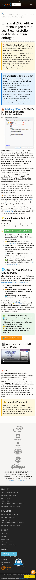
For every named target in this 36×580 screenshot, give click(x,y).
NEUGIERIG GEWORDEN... (18, 480)
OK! (29, 576)
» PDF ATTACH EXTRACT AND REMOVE (12, 504)
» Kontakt (4, 534)
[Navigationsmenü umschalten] (31, 4)
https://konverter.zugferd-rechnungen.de (14, 282)
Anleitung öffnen (13, 109)
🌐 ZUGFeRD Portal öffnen (11, 338)
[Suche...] (21, 4)
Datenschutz (25, 1)
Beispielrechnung (11, 243)
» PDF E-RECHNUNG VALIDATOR (10, 506)
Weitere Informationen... (23, 578)
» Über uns (4, 536)
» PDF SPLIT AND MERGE (8, 495)
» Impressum (5, 539)
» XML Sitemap (5, 562)
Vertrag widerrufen (9, 554)
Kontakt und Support (16, 1)
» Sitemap (4, 559)
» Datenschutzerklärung (8, 545)
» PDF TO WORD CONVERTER (9, 493)
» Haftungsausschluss (7, 542)
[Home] (2, 13)
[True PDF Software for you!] (5, 4)
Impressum (32, 1)
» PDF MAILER (5, 501)
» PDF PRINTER (5, 498)
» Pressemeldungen (7, 565)
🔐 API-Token (17, 303)
